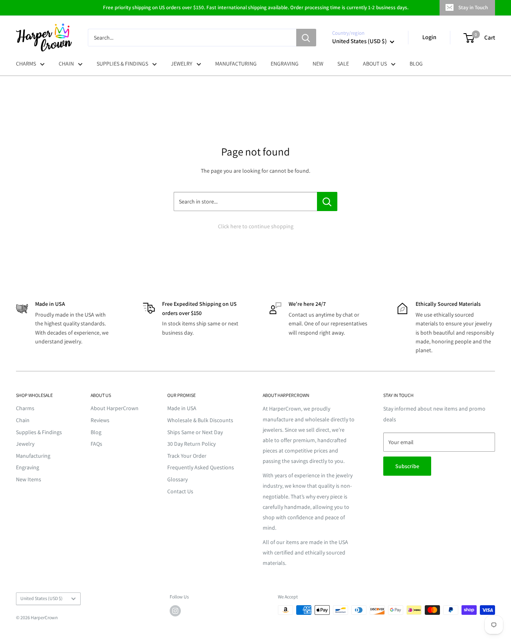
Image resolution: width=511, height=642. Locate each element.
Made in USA (181, 408)
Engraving (27, 467)
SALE (343, 63)
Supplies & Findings (39, 432)
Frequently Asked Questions (200, 467)
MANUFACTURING (236, 63)
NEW (318, 63)
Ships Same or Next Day (195, 432)
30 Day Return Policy (191, 443)
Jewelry (25, 443)
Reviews (100, 420)
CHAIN (66, 63)
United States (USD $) (41, 598)
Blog (96, 432)
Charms (25, 408)
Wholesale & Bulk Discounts (200, 420)
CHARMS (26, 63)
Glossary (177, 479)
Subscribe (407, 466)
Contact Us (180, 491)
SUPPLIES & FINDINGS (122, 63)
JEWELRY (181, 63)
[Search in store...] (327, 201)
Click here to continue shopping (255, 226)
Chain (23, 420)
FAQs (96, 443)
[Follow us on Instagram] (175, 610)
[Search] (306, 37)
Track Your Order (186, 455)
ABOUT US (375, 63)
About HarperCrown (115, 408)
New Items (28, 479)
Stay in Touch (473, 7)
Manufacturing (33, 455)
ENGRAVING (285, 63)
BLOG (416, 63)
